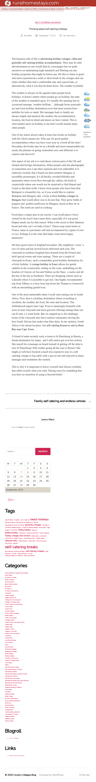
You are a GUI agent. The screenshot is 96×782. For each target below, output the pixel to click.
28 (21, 485)
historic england (44, 533)
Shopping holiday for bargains (13, 687)
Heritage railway (9, 620)
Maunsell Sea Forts (29, 538)
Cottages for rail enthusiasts (13, 600)
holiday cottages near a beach (17, 535)
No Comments (69, 35)
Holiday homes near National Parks (14, 622)
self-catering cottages (35, 551)
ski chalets (8, 692)
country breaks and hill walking (13, 604)
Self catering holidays (48, 22)
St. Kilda (14, 554)
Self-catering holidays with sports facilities (17, 680)
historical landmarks (32, 533)
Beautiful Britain (10, 522)
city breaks (8, 593)
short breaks (8, 689)
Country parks (9, 606)
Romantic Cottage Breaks (12, 660)
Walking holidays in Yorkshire (14, 556)
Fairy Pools (14, 530)
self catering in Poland (11, 676)
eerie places (42, 527)
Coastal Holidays (9, 595)
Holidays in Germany (11, 631)
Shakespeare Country (11, 685)
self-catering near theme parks (13, 683)
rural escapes (8, 663)
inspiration (43, 536)
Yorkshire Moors (9, 721)
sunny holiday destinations (12, 701)
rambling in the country (11, 658)
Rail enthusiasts (41, 541)
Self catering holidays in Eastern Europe (16, 674)
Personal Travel (9, 647)
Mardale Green (18, 538)
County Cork (8, 609)
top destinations (9, 705)
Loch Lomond (8, 642)
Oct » (11, 500)
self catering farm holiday (12, 667)
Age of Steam (9, 520)
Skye (47, 551)
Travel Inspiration (9, 707)
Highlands (22, 533)
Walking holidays (10, 716)
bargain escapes (9, 580)
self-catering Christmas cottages (15, 551)
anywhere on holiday (10, 577)
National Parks (11, 540)
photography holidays (11, 651)
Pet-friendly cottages (10, 649)
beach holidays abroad (11, 584)
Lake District (9, 538)
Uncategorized (9, 710)
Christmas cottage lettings (13, 527)
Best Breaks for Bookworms (24, 522)
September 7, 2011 (47, 35)
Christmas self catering (11, 591)
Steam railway (9, 696)
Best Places (8, 586)
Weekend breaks (9, 719)
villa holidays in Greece (11, 714)
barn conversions (9, 582)
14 (21, 476)
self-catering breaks (21, 546)
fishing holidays (24, 529)
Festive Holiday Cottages (12, 613)
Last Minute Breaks (10, 640)
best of (36, 522)
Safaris (7, 665)
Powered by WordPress (51, 774)
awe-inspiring (25, 520)
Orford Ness (31, 541)
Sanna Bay (8, 543)
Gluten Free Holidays (11, 618)
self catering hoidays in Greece (13, 669)
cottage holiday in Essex (45, 264)
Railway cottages (9, 656)
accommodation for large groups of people (16, 573)
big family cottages (33, 524)
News (6, 645)
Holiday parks (9, 627)
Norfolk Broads (22, 541)
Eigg (48, 527)
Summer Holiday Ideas (11, 698)
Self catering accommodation (16, 755)
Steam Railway (22, 554)
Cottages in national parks (12, 602)
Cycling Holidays (9, 611)
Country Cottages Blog (25, 774)
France (15, 222)
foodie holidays (9, 615)
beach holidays (39, 519)
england (7, 530)
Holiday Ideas (35, 536)
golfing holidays (11, 532)
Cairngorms (45, 525)
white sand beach (29, 556)
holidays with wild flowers (12, 633)
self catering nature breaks (12, 678)
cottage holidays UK (10, 597)
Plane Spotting (9, 654)
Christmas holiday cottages (30, 527)
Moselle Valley (40, 538)
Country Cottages (14, 738)
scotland (15, 543)
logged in (21, 427)
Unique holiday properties (12, 712)
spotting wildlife (9, 694)
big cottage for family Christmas (14, 525)
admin (29, 35)
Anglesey (17, 520)
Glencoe (34, 530)
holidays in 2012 (9, 629)
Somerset (8, 554)
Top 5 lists (8, 703)
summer (30, 554)
